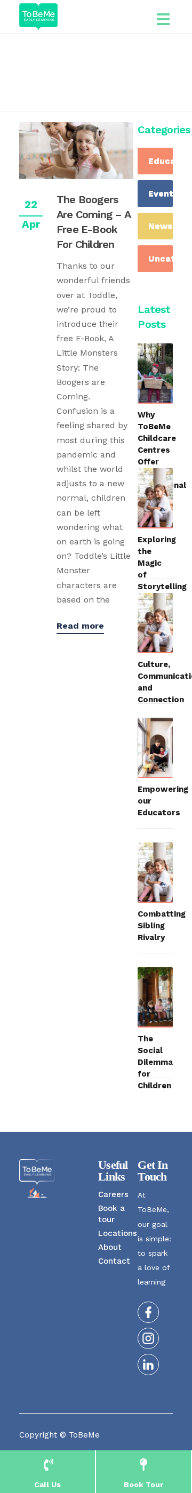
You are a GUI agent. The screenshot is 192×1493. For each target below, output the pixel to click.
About (110, 1247)
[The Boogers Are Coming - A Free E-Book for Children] (76, 150)
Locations (117, 1233)
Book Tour (143, 1484)
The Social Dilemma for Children (155, 1062)
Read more (80, 626)
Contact (114, 1261)
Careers (113, 1194)
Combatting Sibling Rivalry (162, 925)
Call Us (47, 1484)
